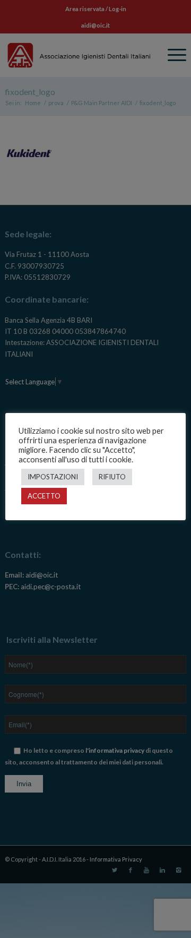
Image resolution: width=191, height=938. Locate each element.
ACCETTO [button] (44, 496)
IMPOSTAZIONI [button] (53, 476)
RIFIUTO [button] (112, 476)
